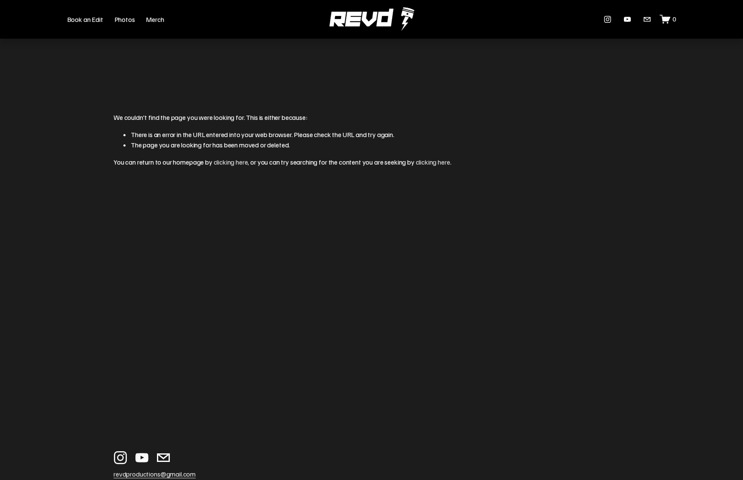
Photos (124, 19)
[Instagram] (607, 19)
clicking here (231, 162)
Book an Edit (85, 19)
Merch (155, 19)
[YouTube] (627, 19)
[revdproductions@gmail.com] (647, 19)
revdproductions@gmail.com (155, 474)
